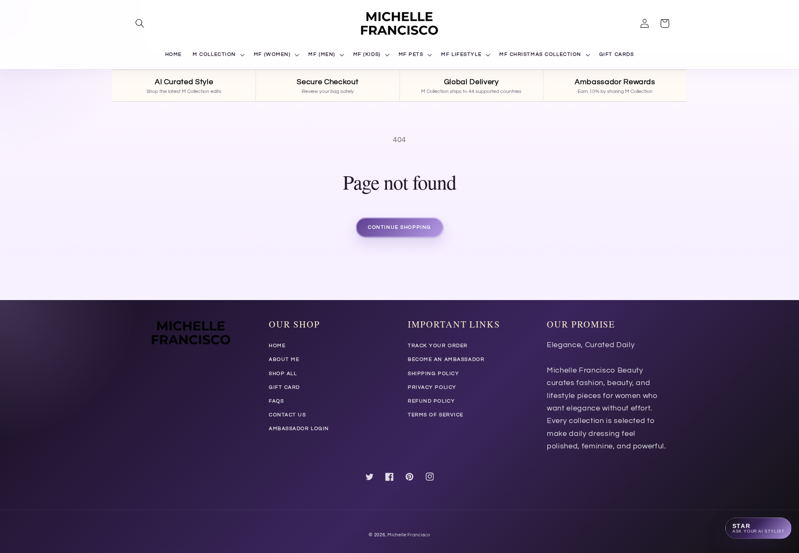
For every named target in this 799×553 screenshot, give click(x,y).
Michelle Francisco (408, 535)
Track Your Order (438, 345)
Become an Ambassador (446, 359)
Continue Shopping (399, 227)
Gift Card (284, 387)
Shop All (283, 373)
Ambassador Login (299, 428)
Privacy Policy (432, 387)
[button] (140, 23)
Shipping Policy (433, 373)
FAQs (276, 401)
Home (277, 345)
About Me (284, 359)
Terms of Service (436, 415)
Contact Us (287, 415)
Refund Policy (431, 401)
